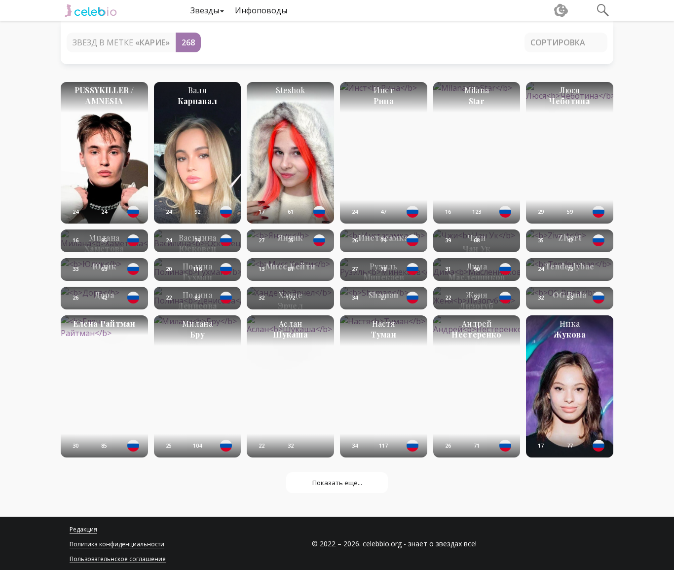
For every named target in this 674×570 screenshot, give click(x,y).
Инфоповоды (261, 10)
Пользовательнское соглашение (118, 559)
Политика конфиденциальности (117, 544)
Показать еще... (337, 482)
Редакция (83, 529)
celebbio (91, 10)
